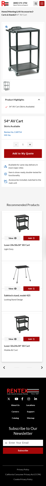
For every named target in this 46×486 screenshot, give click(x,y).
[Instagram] (28, 398)
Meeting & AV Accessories (20, 11)
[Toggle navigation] (41, 3)
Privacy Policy (23, 469)
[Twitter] (8, 399)
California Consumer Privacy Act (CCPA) (23, 474)
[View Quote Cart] (35, 3)
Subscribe (23, 451)
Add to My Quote (23, 153)
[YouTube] (16, 398)
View (11, 238)
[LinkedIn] (35, 398)
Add (30, 238)
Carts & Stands (8, 14)
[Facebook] (22, 398)
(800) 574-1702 (20, 3)
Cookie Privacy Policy (23, 479)
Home (4, 11)
